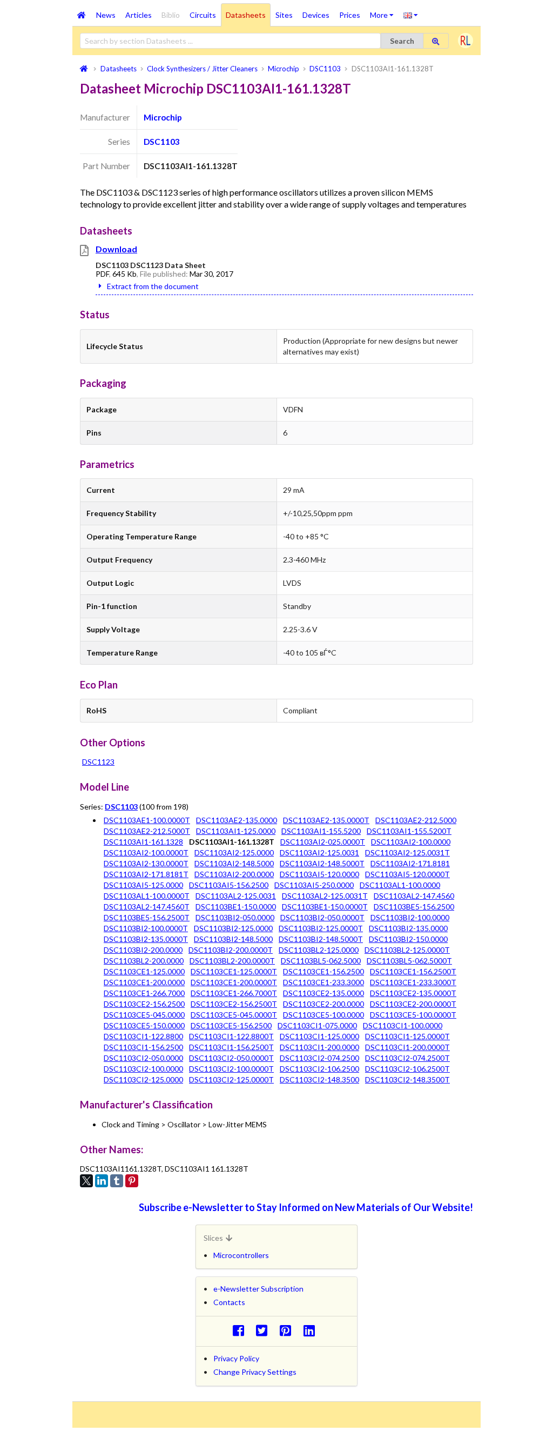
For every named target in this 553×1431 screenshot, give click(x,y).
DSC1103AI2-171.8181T (146, 874)
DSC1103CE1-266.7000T (234, 993)
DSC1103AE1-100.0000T (147, 820)
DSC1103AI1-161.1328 (143, 841)
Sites (284, 14)
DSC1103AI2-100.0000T (146, 852)
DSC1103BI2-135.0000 (408, 928)
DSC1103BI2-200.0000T (230, 949)
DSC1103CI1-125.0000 (319, 1036)
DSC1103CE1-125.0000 (144, 971)
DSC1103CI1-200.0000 (319, 1047)
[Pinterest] (131, 1180)
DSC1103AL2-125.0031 (235, 895)
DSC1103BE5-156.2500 (414, 906)
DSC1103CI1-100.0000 (402, 1025)
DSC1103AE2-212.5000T (147, 830)
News (106, 14)
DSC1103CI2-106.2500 (319, 1068)
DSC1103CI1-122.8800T (231, 1036)
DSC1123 (98, 761)
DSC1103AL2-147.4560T (147, 906)
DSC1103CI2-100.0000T (231, 1068)
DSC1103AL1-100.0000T (147, 895)
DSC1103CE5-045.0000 (144, 1014)
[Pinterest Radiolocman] (288, 1330)
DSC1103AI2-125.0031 (319, 852)
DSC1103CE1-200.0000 (144, 982)
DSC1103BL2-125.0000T (407, 949)
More (384, 11)
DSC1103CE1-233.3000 (323, 982)
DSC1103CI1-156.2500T (231, 1047)
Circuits (203, 14)
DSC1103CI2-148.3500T (407, 1079)
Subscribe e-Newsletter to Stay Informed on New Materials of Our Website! (306, 1207)
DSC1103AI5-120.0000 (319, 874)
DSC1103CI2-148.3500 (319, 1079)
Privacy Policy (236, 1358)
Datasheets (246, 14)
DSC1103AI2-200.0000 (234, 874)
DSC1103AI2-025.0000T (322, 841)
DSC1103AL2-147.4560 (414, 895)
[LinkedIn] (101, 1180)
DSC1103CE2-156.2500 (144, 1003)
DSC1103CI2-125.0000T (231, 1079)
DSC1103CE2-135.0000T (413, 993)
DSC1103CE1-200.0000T (234, 982)
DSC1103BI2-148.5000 (233, 939)
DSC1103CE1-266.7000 (144, 993)
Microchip (163, 117)
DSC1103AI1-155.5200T (409, 830)
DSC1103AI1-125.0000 (235, 830)
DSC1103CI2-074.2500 (319, 1057)
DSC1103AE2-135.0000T (326, 820)
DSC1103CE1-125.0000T (234, 971)
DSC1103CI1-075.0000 (317, 1025)
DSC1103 (162, 141)
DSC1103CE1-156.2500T (413, 971)
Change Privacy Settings (254, 1371)
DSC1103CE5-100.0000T (413, 1014)
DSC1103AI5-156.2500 (228, 885)
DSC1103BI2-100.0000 (409, 917)
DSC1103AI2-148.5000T (322, 863)
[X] (86, 1180)
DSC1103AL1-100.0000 (400, 885)
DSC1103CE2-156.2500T (234, 1003)
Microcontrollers (241, 1255)
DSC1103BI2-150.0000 (408, 939)
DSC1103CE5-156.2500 (231, 1025)
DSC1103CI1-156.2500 (143, 1047)
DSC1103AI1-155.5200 (321, 830)
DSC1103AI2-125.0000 (234, 852)
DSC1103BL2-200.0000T (232, 960)
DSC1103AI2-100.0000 (410, 841)
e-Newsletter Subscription (258, 1288)
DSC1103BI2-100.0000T (146, 928)
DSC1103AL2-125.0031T (325, 895)
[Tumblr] (116, 1180)
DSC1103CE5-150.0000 (144, 1025)
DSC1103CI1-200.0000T (407, 1047)
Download (116, 249)
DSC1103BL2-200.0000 (144, 960)
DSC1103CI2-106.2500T (407, 1068)
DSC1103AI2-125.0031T (407, 852)
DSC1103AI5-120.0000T (407, 874)
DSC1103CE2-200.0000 (323, 1003)
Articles (138, 14)
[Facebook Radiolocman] (241, 1330)
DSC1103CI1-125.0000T (407, 1036)
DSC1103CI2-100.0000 (143, 1068)
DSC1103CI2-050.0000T (231, 1057)
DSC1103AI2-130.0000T (146, 863)
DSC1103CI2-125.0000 (143, 1079)
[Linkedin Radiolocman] (311, 1330)
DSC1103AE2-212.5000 (415, 820)
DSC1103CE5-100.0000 (323, 1014)
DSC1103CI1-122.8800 (143, 1036)
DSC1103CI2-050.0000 (143, 1057)
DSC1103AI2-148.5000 (234, 863)
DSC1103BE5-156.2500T (147, 917)
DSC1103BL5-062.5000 (321, 960)
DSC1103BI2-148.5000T (321, 939)
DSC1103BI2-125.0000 (233, 928)
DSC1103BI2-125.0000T (321, 928)
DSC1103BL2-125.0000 (319, 949)
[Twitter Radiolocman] (264, 1330)
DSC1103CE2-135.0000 (323, 993)
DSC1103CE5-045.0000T (234, 1014)
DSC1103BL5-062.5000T (409, 960)
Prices (349, 14)
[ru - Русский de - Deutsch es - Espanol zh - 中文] (411, 14)
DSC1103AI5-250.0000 (314, 885)
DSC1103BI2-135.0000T (146, 939)
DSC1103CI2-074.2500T (407, 1057)
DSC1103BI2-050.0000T (322, 917)
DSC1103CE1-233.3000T (413, 982)
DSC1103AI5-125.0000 (143, 885)
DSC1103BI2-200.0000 (143, 949)
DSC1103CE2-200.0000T (413, 1003)
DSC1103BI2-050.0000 (234, 917)
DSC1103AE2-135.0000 (236, 820)
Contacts (229, 1302)
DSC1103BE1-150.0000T (325, 906)
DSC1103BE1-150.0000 (235, 906)
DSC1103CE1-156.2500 (323, 971)
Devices (315, 14)
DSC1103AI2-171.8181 (410, 863)
